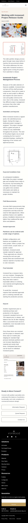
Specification (5, 11)
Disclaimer (19, 518)
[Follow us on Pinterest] (8, 437)
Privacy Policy (5, 518)
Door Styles (4, 461)
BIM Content (5, 485)
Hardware (4, 467)
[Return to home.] (14, 432)
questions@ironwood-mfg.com (18, 511)
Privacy (3, 469)
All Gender (4, 445)
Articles (3, 482)
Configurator (5, 480)
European (4, 451)
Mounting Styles (6, 464)
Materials (4, 458)
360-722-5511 (5, 511)
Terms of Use (12, 518)
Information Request (18, 407)
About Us (4, 488)
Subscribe (13, 504)
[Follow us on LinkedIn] (16, 437)
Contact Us (21, 419)
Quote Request (20, 413)
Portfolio (4, 477)
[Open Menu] (25, 5)
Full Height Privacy (6, 448)
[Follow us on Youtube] (12, 437)
